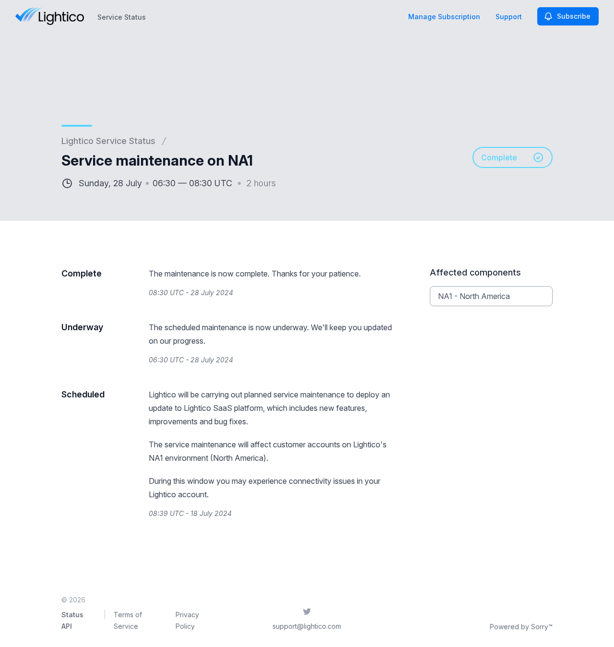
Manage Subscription (444, 16)
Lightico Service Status (108, 141)
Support (509, 16)
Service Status (121, 17)
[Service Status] (49, 16)
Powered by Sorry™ (521, 627)
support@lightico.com (306, 626)
